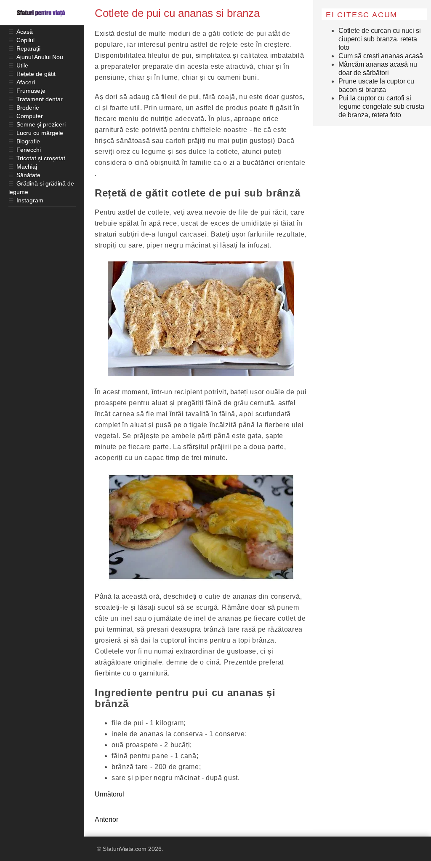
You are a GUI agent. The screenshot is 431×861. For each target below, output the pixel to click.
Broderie (27, 107)
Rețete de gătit (36, 73)
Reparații (28, 48)
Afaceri (25, 82)
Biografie (28, 141)
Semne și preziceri (41, 124)
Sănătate (28, 175)
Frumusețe (30, 90)
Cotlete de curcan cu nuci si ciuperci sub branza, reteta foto (379, 39)
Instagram (29, 200)
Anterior (106, 819)
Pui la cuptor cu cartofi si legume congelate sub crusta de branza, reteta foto (381, 106)
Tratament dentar (39, 99)
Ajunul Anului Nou (39, 57)
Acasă (24, 31)
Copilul (25, 40)
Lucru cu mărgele (39, 132)
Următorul (109, 794)
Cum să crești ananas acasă (380, 55)
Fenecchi (28, 149)
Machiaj (26, 166)
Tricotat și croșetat (40, 158)
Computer (29, 116)
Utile (22, 65)
